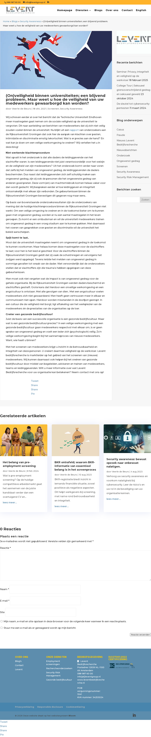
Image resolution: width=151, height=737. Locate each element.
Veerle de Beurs (21, 108)
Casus (120, 129)
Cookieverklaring (75, 707)
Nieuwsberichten (127, 150)
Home (6, 21)
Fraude (121, 135)
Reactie (5, 548)
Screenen (53, 108)
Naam (4, 589)
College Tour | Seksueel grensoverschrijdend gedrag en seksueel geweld (133, 90)
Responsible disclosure (50, 707)
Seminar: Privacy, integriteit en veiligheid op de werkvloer (133, 76)
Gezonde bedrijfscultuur (59, 679)
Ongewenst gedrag (128, 161)
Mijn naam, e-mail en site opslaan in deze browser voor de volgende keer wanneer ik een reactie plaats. (65, 621)
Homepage (64, 10)
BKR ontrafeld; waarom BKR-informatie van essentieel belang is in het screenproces (75, 466)
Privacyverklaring (24, 707)
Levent (19, 669)
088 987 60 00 (13, 2)
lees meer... (10, 502)
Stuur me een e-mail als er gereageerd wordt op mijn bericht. (40, 628)
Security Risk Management (133, 177)
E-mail (4, 600)
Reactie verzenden (140, 634)
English (141, 10)
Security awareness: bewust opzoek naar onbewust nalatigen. (126, 463)
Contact (127, 10)
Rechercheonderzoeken (59, 668)
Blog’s (18, 661)
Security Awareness (30, 21)
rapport (74, 130)
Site (2, 612)
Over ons (112, 10)
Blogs (98, 10)
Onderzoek (123, 155)
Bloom (72, 715)
